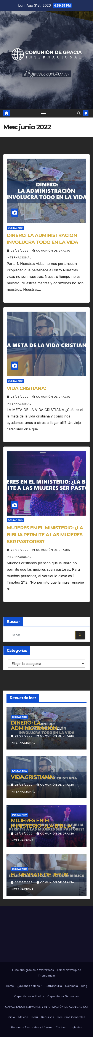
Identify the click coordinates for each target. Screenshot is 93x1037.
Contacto (62, 1027)
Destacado (15, 228)
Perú (35, 1017)
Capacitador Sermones (63, 996)
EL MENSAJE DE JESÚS (39, 875)
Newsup (71, 970)
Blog (84, 986)
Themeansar (46, 975)
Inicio (11, 1017)
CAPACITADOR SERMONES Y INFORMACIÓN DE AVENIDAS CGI (46, 1006)
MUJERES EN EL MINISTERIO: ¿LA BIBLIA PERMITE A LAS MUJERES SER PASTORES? (45, 534)
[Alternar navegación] (43, 113)
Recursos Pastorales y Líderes (31, 1027)
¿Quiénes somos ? (29, 986)
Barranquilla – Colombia (62, 986)
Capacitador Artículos (29, 996)
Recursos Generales (71, 1017)
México (23, 1017)
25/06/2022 (20, 250)
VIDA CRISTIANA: (26, 388)
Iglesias (77, 1027)
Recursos (47, 1017)
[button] (78, 113)
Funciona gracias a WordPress (33, 970)
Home (10, 986)
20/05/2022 (24, 882)
